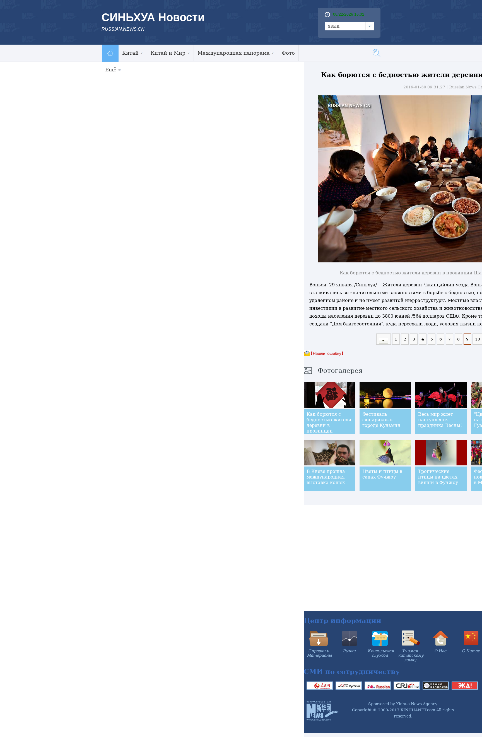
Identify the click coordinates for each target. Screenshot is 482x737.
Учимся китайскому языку (411, 655)
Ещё (111, 70)
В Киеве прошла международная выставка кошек (326, 477)
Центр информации (342, 621)
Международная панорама (233, 53)
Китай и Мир (168, 53)
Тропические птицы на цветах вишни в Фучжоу (438, 477)
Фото (288, 53)
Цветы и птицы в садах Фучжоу (382, 474)
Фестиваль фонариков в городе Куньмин (381, 420)
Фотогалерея (340, 370)
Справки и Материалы (319, 653)
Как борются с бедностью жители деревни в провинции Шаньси (329, 425)
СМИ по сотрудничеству (352, 672)
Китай (130, 53)
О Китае (471, 651)
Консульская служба (381, 653)
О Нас (441, 651)
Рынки (349, 651)
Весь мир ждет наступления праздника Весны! (440, 420)
